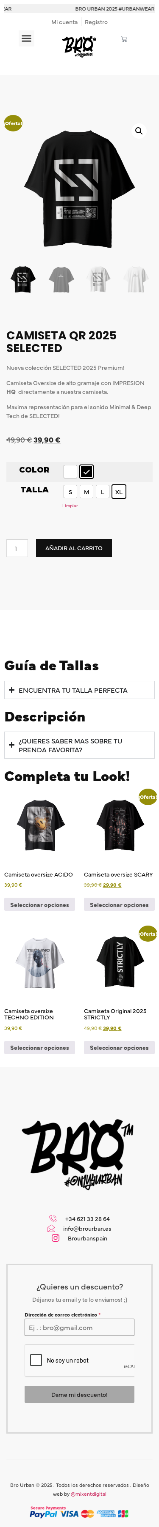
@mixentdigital (88, 1493)
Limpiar (70, 505)
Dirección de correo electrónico (63, 1314)
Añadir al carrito (74, 548)
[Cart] (124, 39)
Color (34, 470)
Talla (34, 490)
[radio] (70, 471)
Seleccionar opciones (39, 904)
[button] (27, 38)
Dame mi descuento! (79, 1394)
